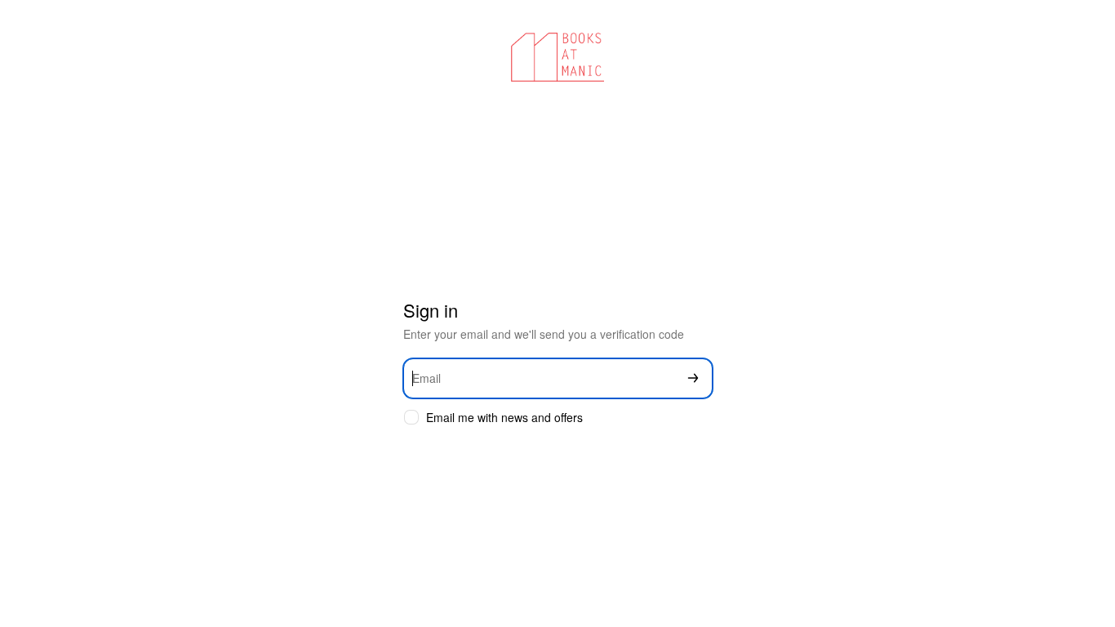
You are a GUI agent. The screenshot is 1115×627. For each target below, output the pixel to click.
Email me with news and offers (504, 417)
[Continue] (693, 378)
